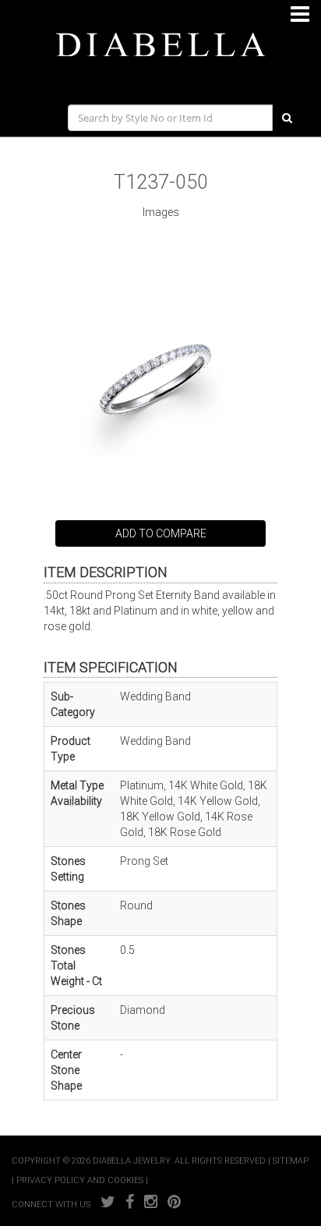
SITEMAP (291, 1161)
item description (106, 572)
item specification (111, 667)
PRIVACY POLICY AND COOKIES (79, 1180)
